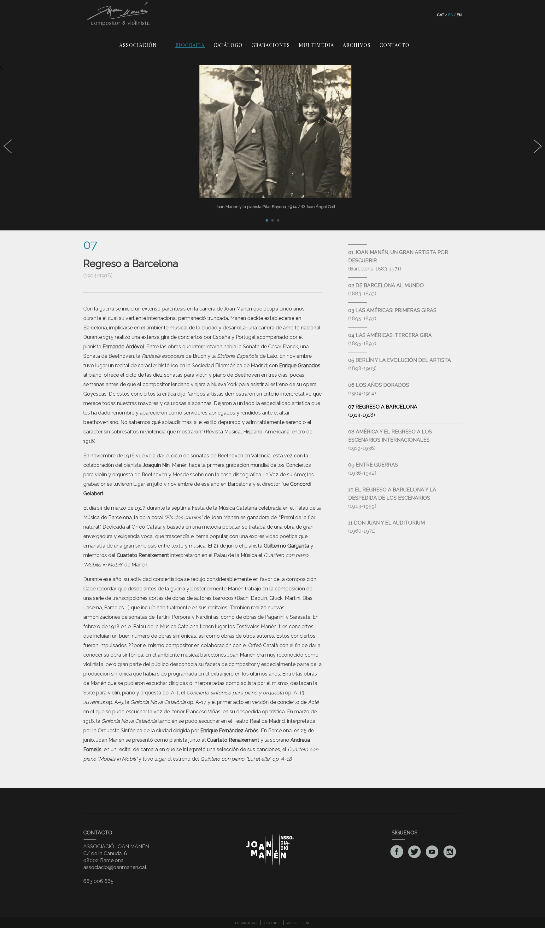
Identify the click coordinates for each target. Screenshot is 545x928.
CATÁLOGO (228, 45)
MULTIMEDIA (316, 45)
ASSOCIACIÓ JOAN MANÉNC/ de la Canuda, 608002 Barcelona (116, 853)
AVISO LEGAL (298, 923)
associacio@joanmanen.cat (115, 867)
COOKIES (271, 923)
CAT (440, 15)
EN (459, 15)
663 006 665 (98, 881)
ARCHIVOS (357, 45)
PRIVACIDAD (245, 923)
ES (450, 15)
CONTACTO (394, 45)
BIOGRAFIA (190, 45)
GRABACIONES (270, 45)
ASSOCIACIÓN (138, 45)
